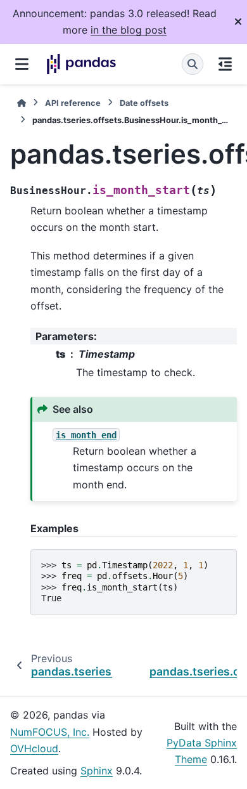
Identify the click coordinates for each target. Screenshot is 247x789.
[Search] (192, 64)
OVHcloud (34, 748)
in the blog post (129, 29)
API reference (73, 103)
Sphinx (96, 770)
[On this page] (225, 64)
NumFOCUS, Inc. (49, 732)
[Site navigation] (22, 64)
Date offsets (144, 103)
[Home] (21, 103)
